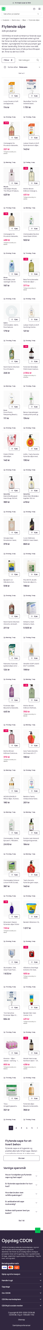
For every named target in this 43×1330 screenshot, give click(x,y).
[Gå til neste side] (37, 1128)
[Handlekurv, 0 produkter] (34, 8)
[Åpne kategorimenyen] (39, 8)
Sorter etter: (13, 67)
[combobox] (21, 14)
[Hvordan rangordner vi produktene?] (5, 67)
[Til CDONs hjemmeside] (3, 8)
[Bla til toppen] (37, 1230)
